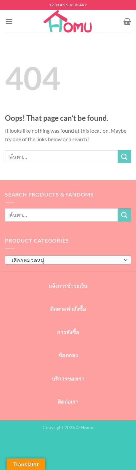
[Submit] (124, 156)
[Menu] (9, 21)
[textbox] (66, 260)
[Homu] (68, 21)
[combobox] (68, 260)
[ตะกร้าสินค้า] (127, 21)
